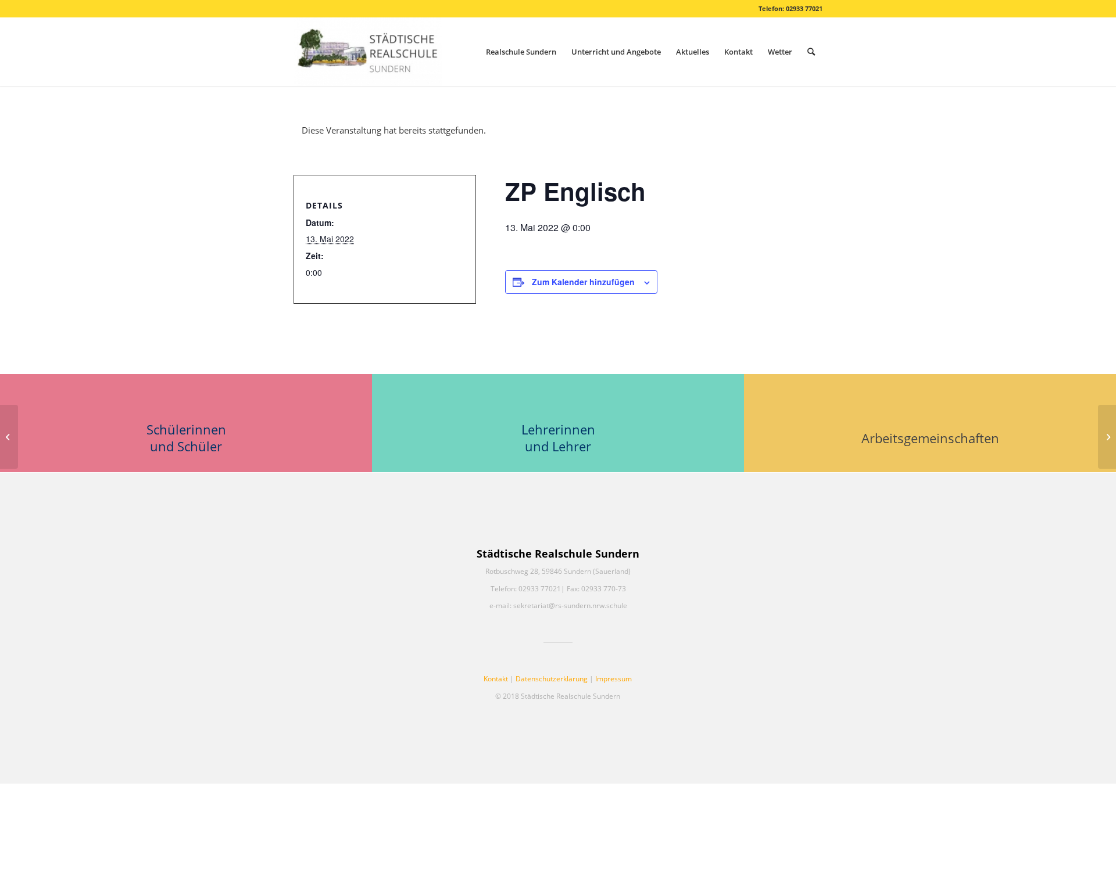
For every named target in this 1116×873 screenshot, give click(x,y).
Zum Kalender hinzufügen (583, 282)
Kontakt (496, 679)
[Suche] (811, 51)
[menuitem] (521, 51)
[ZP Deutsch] (9, 437)
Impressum (613, 679)
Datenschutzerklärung (552, 679)
